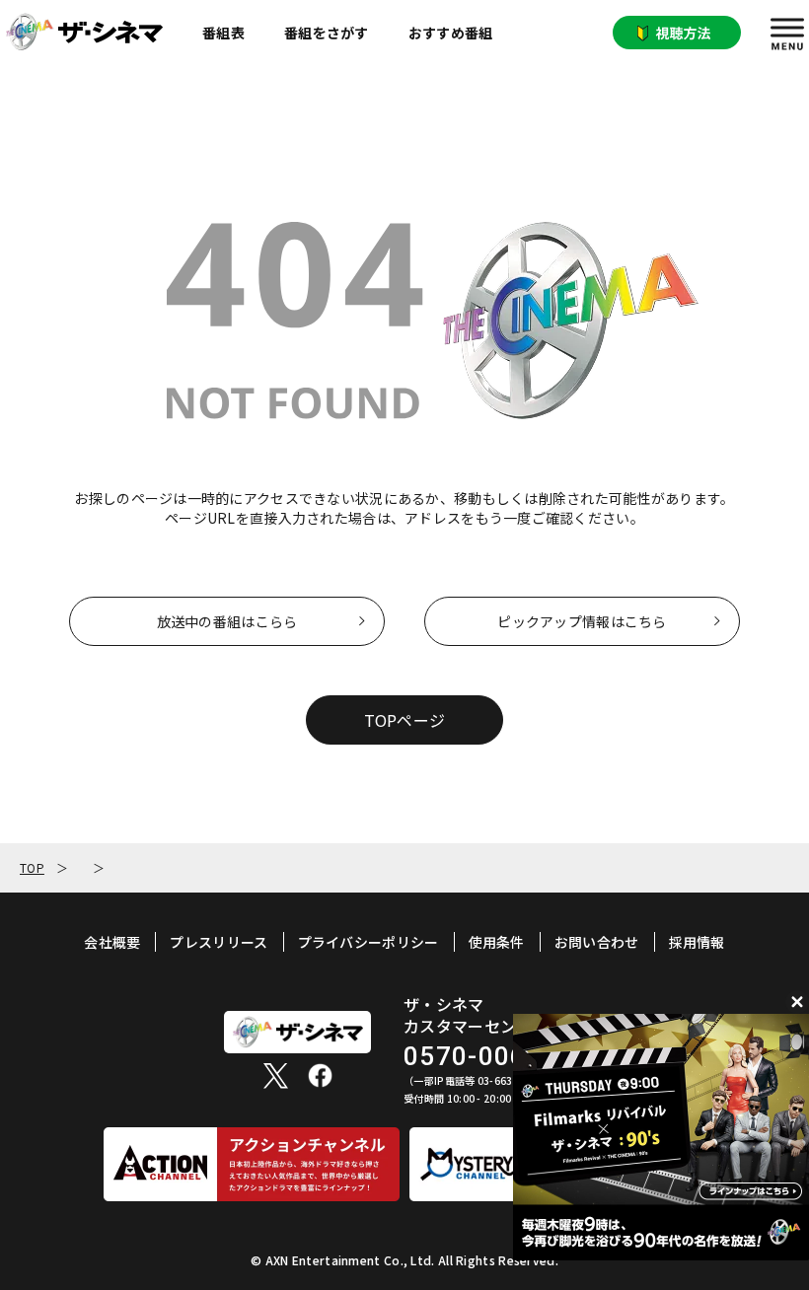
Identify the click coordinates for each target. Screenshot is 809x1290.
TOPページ (405, 720)
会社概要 (112, 942)
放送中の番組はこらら (227, 621)
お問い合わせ (596, 942)
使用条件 (497, 942)
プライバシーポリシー (368, 942)
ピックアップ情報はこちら (581, 621)
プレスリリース (218, 942)
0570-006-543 (494, 1056)
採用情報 (697, 942)
